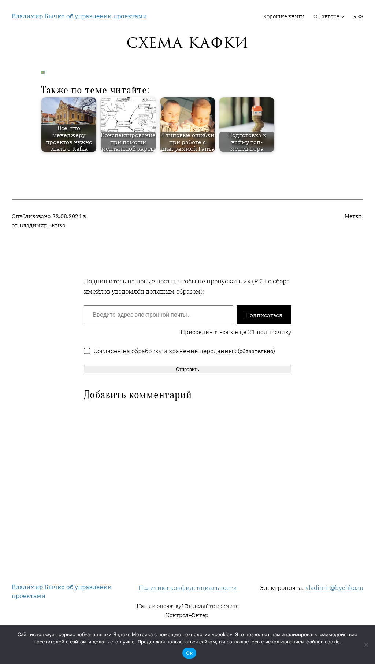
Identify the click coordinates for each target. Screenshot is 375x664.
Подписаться (263, 315)
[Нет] (366, 644)
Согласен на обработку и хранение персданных (184, 350)
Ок (189, 653)
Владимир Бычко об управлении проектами (79, 16)
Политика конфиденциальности (187, 587)
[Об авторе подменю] (342, 16)
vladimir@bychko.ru (334, 587)
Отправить (187, 369)
